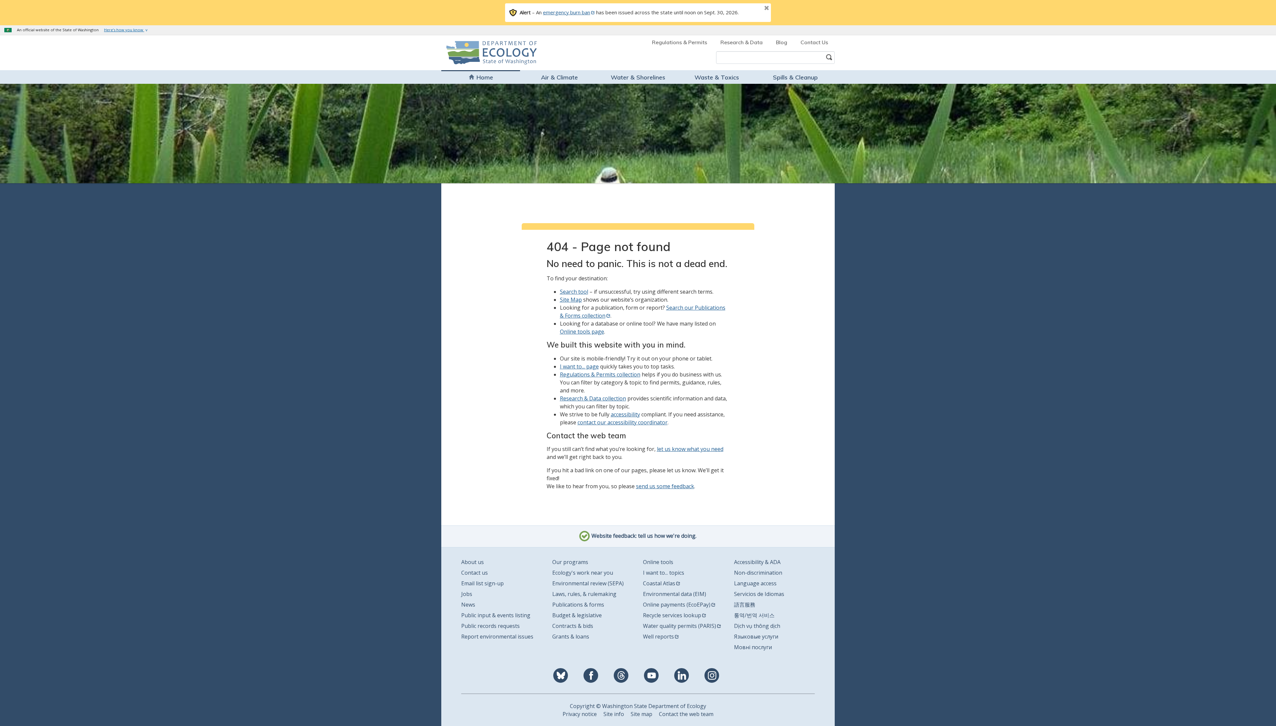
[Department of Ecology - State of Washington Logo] (484, 52)
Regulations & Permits (679, 42)
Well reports (658, 636)
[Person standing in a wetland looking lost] (638, 133)
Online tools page (582, 331)
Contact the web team (686, 714)
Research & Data (741, 42)
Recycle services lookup (672, 615)
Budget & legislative (577, 615)
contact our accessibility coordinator (623, 422)
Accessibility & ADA (757, 562)
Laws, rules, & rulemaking (584, 594)
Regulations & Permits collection (600, 374)
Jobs (466, 594)
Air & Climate (559, 77)
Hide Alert (751, 8)
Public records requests (490, 626)
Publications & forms (578, 604)
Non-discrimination (758, 572)
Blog (781, 42)
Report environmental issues (497, 636)
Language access (755, 583)
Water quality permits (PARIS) (679, 626)
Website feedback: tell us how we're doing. (643, 536)
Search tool (574, 291)
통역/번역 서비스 (754, 615)
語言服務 (744, 604)
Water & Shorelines (638, 77)
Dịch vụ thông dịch (757, 626)
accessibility (625, 414)
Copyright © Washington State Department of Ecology (638, 706)
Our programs (570, 562)
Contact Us (814, 42)
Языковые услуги (756, 636)
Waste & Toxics (716, 77)
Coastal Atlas (659, 583)
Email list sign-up (482, 583)
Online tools (658, 562)
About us (472, 562)
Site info (613, 714)
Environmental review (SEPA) (588, 583)
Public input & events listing (495, 615)
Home (485, 77)
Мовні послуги (753, 647)
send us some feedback (665, 486)
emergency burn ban (566, 12)
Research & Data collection (593, 398)
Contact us (474, 572)
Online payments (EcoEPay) (676, 604)
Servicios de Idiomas (759, 594)
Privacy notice (580, 714)
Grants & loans (570, 636)
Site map (641, 714)
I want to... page (579, 366)
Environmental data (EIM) (674, 594)
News (468, 604)
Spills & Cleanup (795, 77)
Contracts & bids (572, 626)
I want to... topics (663, 572)
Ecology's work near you (582, 572)
